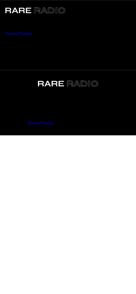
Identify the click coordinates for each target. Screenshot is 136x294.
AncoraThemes (18, 33)
